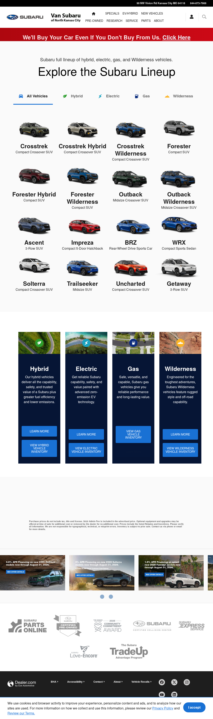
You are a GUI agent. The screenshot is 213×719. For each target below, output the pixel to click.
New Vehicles (152, 13)
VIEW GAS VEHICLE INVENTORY (133, 434)
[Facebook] (163, 683)
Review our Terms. (21, 713)
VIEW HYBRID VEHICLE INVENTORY (39, 448)
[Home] (25, 17)
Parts (146, 20)
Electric (113, 96)
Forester (171, 577)
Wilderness (183, 96)
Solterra (101, 577)
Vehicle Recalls (140, 681)
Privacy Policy (162, 708)
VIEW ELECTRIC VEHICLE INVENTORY (86, 449)
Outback (32, 577)
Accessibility (75, 681)
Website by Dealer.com (21, 684)
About (159, 20)
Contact (98, 681)
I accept (194, 707)
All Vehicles (37, 96)
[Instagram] (188, 683)
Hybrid (77, 96)
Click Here (176, 37)
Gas (146, 96)
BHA (53, 681)
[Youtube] (163, 696)
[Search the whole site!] (204, 17)
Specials (112, 13)
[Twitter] (175, 683)
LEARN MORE (39, 431)
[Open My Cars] (190, 17)
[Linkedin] (175, 696)
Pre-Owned (94, 20)
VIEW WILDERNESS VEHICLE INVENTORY (180, 449)
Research (114, 20)
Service (132, 20)
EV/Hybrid (130, 13)
